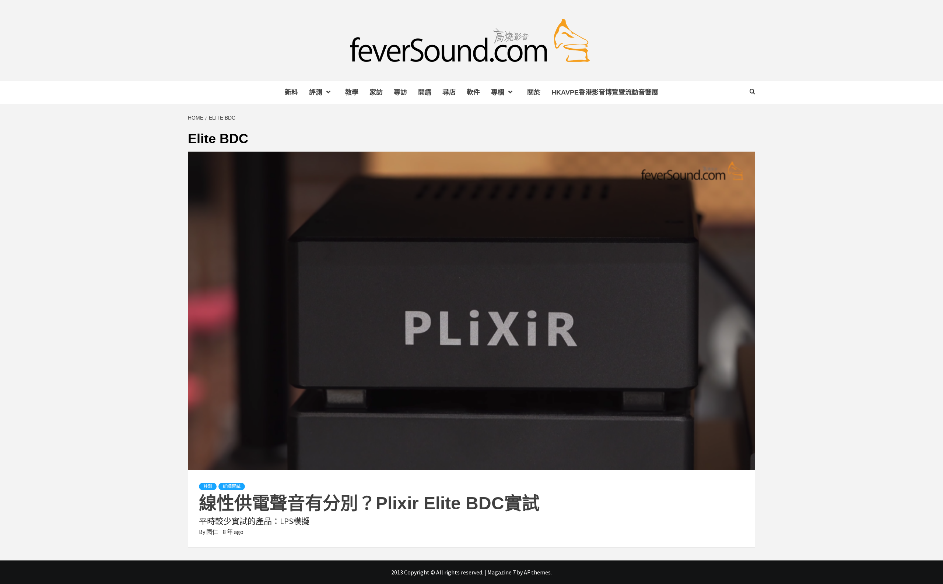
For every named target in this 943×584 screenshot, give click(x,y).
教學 (351, 92)
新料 (291, 92)
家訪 (376, 92)
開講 (424, 92)
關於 (533, 92)
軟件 (473, 92)
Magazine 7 (501, 572)
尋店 (449, 92)
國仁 (212, 531)
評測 (315, 92)
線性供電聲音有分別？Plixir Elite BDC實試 (369, 503)
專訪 (400, 92)
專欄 (497, 92)
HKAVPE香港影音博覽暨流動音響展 (604, 92)
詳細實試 (232, 486)
